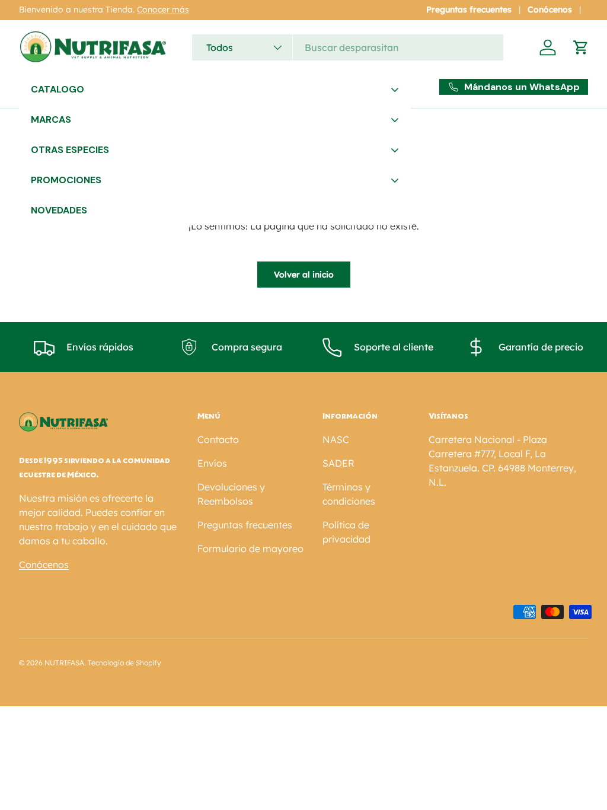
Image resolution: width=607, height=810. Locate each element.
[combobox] (347, 47)
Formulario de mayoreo (250, 548)
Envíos (212, 463)
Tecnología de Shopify (124, 662)
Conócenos (550, 9)
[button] (581, 47)
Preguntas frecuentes (469, 9)
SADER (338, 463)
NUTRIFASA (64, 662)
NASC (335, 439)
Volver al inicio (304, 274)
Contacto (218, 439)
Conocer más (163, 9)
